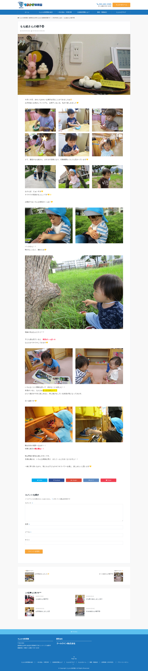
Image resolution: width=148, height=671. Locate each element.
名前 (27, 524)
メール (28, 532)
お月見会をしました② (43, 611)
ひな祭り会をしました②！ (94, 599)
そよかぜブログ (121, 12)
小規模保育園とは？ (83, 12)
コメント (29, 503)
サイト (27, 540)
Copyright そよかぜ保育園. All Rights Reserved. (75, 668)
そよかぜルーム (121, 5)
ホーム (27, 12)
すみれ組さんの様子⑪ (93, 611)
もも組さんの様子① (42, 599)
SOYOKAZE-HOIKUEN (38, 31)
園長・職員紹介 (102, 12)
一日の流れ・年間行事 (65, 12)
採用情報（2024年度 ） (107, 662)
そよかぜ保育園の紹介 (46, 12)
